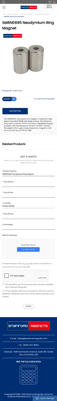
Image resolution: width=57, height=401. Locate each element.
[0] (53, 1)
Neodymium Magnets (27, 14)
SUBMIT (28, 306)
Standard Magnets (13, 14)
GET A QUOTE (49, 6)
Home (4, 14)
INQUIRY (6, 99)
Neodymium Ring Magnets (42, 14)
